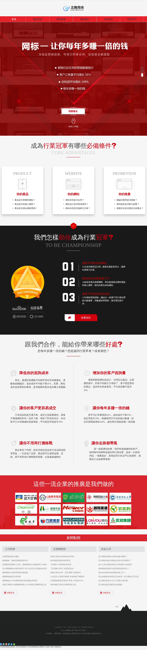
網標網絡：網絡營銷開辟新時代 (15, 560)
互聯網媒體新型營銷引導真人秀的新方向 (66, 581)
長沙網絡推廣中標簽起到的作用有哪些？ (114, 560)
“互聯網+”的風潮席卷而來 (60, 564)
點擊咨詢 (85, 317)
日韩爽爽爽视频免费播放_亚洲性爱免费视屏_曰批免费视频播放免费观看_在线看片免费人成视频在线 (30, 647)
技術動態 (108, 19)
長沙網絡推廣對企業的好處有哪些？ (113, 556)
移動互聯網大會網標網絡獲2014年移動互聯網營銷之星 (24, 585)
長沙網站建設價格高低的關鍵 (110, 585)
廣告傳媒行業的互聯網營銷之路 (63, 585)
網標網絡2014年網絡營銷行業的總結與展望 (19, 581)
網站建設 (84, 19)
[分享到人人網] (12, 644)
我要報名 (73, 111)
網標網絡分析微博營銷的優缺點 (15, 573)
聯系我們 (131, 19)
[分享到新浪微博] (6, 644)
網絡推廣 (61, 19)
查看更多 (10, 593)
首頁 (14, 19)
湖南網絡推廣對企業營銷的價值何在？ (114, 568)
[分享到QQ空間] (4, 644)
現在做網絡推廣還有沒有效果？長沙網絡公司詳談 (118, 577)
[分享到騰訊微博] (9, 644)
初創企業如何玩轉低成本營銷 (62, 556)
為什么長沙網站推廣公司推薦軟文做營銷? (115, 564)
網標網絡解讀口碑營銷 (11, 577)
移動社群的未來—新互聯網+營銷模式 (65, 573)
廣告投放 (37, 19)
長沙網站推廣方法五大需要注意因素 (113, 581)
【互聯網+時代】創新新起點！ (62, 568)
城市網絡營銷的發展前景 (60, 560)
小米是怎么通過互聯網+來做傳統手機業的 (67, 577)
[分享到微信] (14, 644)
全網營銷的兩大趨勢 (10, 556)
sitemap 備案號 (66, 630)
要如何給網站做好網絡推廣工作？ (112, 573)
